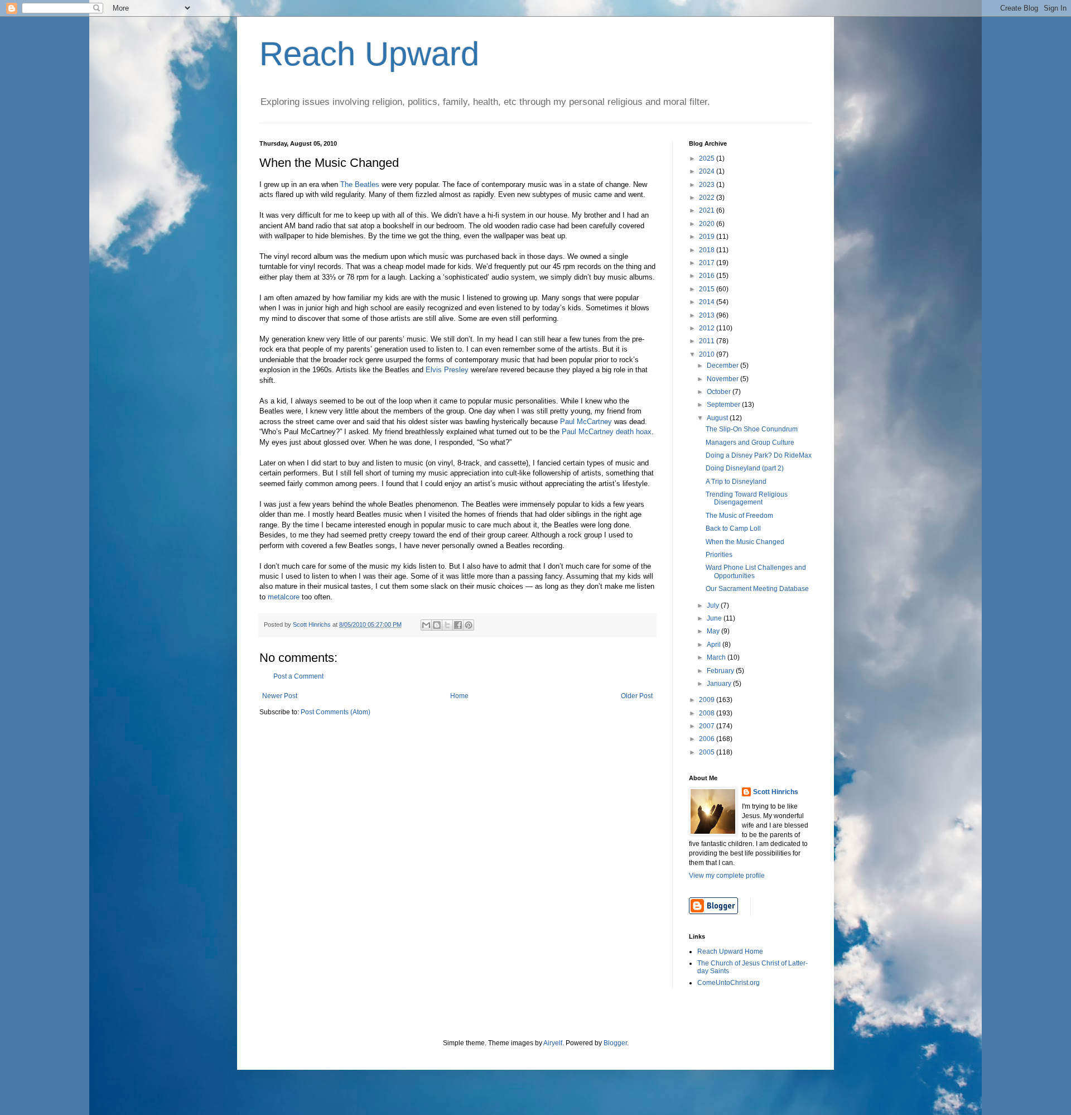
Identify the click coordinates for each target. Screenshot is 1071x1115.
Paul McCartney (586, 421)
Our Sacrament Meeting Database (757, 589)
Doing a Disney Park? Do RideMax (759, 455)
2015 (707, 289)
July (714, 605)
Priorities (719, 555)
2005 (707, 752)
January (720, 684)
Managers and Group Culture (750, 442)
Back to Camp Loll (733, 528)
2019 (707, 237)
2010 (707, 354)
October (719, 392)
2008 (707, 713)
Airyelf (552, 1043)
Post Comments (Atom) (335, 712)
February (721, 671)
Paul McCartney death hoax (607, 431)
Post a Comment (298, 676)
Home (459, 696)
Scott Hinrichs (775, 792)
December (723, 365)
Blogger (615, 1043)
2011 (707, 341)
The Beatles (359, 184)
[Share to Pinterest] (468, 625)
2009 (707, 700)
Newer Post (279, 696)
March (717, 657)
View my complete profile (727, 875)
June (715, 618)
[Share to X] (447, 625)
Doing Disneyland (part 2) (745, 468)
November (723, 379)
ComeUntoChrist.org (728, 983)
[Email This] (426, 625)
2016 (707, 276)
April (714, 644)
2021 (707, 210)
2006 (707, 739)
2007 (707, 726)
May (714, 631)
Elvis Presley (447, 370)
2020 (707, 224)
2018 (707, 250)
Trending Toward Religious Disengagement (747, 498)
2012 (707, 328)
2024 (707, 171)
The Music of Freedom (739, 516)
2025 (707, 158)
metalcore (284, 597)
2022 (707, 197)
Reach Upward (369, 54)
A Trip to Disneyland (736, 482)
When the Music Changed (745, 542)
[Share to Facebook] (458, 625)
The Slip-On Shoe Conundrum (752, 429)
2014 (707, 302)
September (724, 404)
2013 (707, 315)
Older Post (637, 696)
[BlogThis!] (436, 625)
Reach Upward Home (730, 951)
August (718, 418)
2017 (707, 263)
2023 (707, 185)
